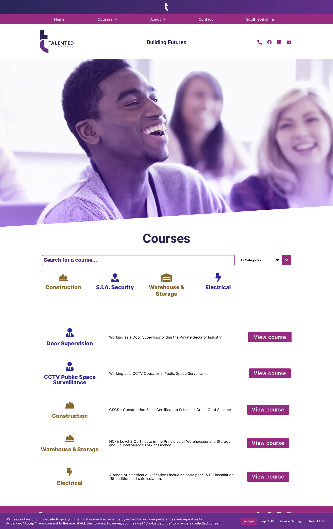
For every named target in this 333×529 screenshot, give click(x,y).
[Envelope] (288, 42)
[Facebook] (269, 42)
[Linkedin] (279, 42)
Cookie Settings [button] (291, 521)
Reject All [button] (267, 521)
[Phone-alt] (259, 42)
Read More (317, 521)
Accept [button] (249, 521)
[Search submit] (286, 260)
